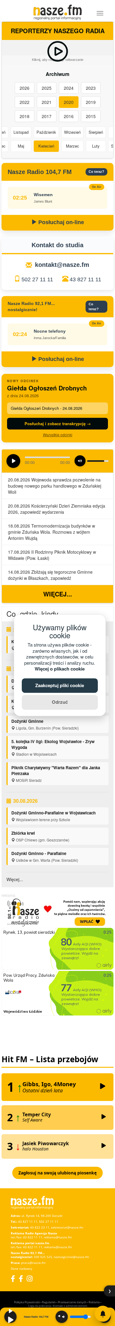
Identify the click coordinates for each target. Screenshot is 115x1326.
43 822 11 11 (32, 1237)
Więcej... (57, 593)
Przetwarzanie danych (72, 1302)
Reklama (94, 1302)
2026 (24, 88)
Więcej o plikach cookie (60, 669)
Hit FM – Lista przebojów (50, 1059)
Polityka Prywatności (27, 1302)
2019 (91, 102)
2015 (91, 116)
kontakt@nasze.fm (62, 264)
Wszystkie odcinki (57, 434)
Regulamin (49, 1302)
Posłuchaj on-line (60, 222)
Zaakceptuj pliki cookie (59, 685)
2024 (69, 88)
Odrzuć (60, 702)
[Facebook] (13, 1278)
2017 (47, 116)
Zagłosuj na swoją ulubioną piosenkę (57, 1173)
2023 (91, 88)
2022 (24, 102)
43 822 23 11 (39, 1227)
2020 (69, 102)
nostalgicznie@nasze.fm (71, 1257)
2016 (69, 116)
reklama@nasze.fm (58, 1237)
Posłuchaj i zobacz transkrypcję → (58, 423)
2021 (47, 102)
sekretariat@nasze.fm (67, 1227)
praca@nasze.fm (33, 1263)
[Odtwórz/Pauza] (10, 1317)
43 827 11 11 (85, 279)
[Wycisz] (62, 1317)
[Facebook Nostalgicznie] (21, 1278)
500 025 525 (43, 1257)
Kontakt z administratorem (70, 1306)
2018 (24, 116)
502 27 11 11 (37, 279)
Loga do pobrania (39, 1306)
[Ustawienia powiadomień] (103, 1314)
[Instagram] (30, 1278)
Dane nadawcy (21, 1268)
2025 (47, 88)
